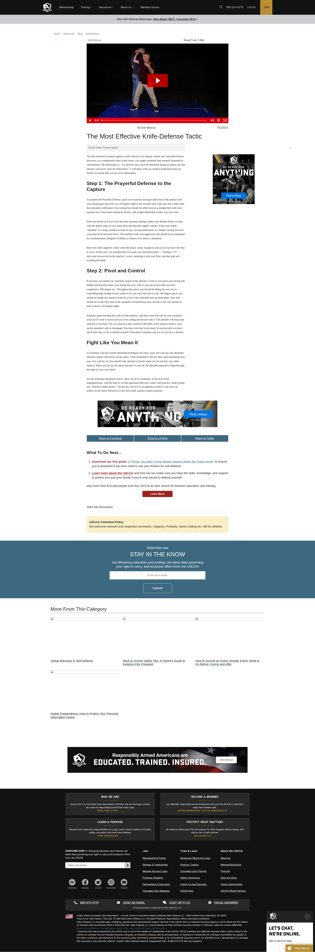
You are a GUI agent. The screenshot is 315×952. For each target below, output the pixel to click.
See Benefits (202, 836)
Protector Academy (153, 878)
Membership (66, 7)
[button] (299, 948)
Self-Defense (94, 40)
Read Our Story (107, 810)
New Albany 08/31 (164, 19)
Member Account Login (155, 871)
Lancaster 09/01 (186, 19)
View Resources (107, 836)
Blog (162, 5)
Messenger (72, 888)
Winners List (113, 928)
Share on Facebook (110, 438)
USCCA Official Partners (233, 891)
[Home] (47, 7)
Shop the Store (229, 878)
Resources (106, 4)
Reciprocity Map (180, 5)
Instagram (111, 888)
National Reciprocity (231, 864)
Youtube (124, 888)
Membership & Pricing (154, 858)
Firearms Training (189, 864)
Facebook (85, 888)
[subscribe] (127, 865)
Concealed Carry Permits (193, 871)
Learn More (157, 493)
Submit (157, 588)
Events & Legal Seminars (193, 884)
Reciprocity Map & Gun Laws (195, 858)
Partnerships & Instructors (156, 884)
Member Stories (150, 7)
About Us (127, 4)
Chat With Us (179, 902)
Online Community (190, 878)
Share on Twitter (204, 438)
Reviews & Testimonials (155, 864)
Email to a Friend (158, 438)
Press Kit (225, 871)
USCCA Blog (186, 891)
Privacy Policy (83, 928)
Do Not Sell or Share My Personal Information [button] (143, 928)
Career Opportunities (232, 884)
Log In (251, 7)
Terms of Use (98, 928)
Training (86, 4)
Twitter (98, 888)
